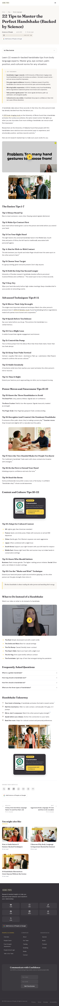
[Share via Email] (23, 789)
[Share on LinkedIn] (14, 789)
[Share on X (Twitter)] (4, 789)
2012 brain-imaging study (12, 115)
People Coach (8, 940)
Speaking (25, 948)
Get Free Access (29, 986)
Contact (25, 955)
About (25, 937)
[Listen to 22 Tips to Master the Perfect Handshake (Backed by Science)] (4, 35)
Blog (9, 12)
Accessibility (53, 1002)
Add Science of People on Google (13, 39)
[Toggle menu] (55, 3)
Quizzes (44, 937)
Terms (39, 1002)
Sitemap (45, 1002)
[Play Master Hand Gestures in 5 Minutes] (29, 156)
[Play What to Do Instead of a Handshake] (29, 620)
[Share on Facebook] (9, 789)
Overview (6, 937)
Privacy (34, 1002)
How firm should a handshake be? (13, 683)
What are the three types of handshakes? (16, 688)
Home (3, 12)
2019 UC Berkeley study (22, 310)
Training (25, 944)
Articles (44, 948)
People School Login (9, 950)
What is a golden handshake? (12, 673)
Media (24, 951)
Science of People (7, 32)
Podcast (44, 944)
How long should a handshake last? (14, 678)
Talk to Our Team (8, 953)
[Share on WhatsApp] (18, 789)
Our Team (26, 940)
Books (44, 940)
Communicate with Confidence (33, 512)
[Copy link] (28, 789)
